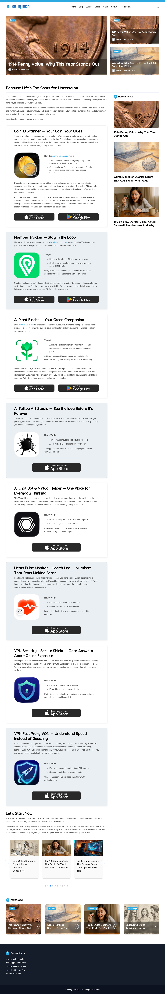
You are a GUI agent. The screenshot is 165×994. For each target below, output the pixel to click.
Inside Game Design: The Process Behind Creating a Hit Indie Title (88, 865)
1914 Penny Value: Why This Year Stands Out (53, 64)
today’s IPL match (13, 974)
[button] (104, 45)
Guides (89, 7)
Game (105, 7)
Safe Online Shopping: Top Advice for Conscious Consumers (24, 865)
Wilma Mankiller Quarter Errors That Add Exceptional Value (58, 929)
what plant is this (26, 325)
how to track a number (15, 959)
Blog (81, 7)
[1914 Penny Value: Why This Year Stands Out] (136, 114)
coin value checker (60, 156)
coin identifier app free (15, 970)
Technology (126, 7)
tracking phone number (16, 963)
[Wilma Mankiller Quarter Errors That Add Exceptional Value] (136, 157)
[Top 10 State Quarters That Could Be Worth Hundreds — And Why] (136, 202)
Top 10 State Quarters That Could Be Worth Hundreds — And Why (56, 864)
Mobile (97, 7)
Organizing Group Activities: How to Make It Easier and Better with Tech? (136, 929)
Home (73, 7)
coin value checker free (16, 966)
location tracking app (59, 242)
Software (114, 7)
